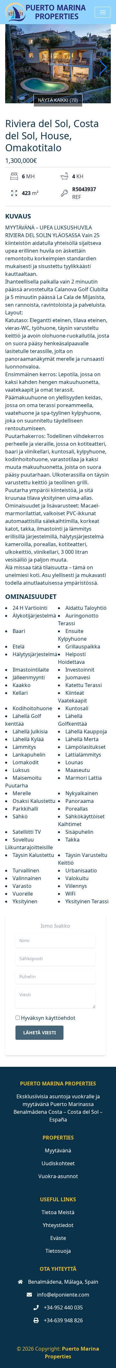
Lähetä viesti (39, 1032)
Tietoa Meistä (58, 1212)
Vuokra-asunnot (58, 1176)
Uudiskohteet (58, 1163)
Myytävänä (58, 1150)
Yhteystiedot (58, 1225)
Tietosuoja (58, 1250)
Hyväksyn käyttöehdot (48, 1017)
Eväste (58, 1238)
